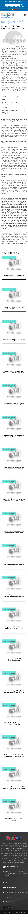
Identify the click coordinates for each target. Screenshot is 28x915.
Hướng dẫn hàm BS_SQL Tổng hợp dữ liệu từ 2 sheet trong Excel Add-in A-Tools (14, 691)
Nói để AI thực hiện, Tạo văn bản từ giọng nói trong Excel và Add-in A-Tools (14, 787)
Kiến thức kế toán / (7, 21)
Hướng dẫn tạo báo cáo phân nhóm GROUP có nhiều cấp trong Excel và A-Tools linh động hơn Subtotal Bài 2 (14, 595)
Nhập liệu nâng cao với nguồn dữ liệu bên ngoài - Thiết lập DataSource (14, 435)
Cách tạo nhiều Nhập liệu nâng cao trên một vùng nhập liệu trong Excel (14, 340)
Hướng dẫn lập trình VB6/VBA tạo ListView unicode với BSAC (14, 659)
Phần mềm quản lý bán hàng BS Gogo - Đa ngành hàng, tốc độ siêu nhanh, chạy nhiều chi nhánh (14, 531)
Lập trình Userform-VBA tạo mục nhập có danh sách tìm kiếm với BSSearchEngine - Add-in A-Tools (14, 403)
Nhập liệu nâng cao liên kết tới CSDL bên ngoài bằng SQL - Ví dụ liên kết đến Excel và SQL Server (14, 371)
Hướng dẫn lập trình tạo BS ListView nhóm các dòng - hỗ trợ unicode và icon (14, 627)
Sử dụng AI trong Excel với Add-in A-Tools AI (14, 819)
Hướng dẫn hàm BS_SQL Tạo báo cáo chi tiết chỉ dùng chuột (14, 723)
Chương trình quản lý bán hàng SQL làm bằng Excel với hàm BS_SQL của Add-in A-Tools (14, 755)
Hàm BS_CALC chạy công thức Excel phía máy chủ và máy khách (14, 308)
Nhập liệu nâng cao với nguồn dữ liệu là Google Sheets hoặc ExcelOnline (14, 276)
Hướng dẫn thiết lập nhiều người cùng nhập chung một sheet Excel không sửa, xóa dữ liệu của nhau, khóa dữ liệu (14, 467)
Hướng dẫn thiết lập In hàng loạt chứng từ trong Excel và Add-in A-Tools (14, 499)
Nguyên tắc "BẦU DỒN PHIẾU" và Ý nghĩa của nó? (12, 22)
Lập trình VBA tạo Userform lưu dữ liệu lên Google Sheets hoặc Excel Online (14, 563)
